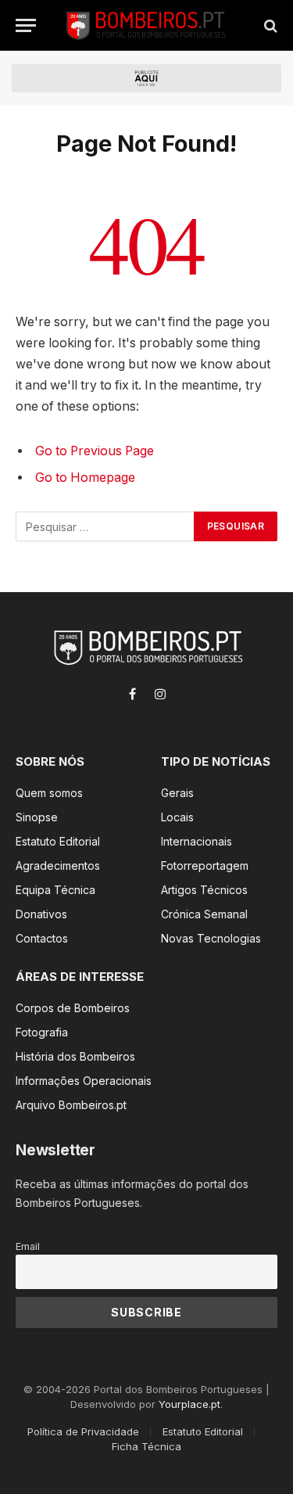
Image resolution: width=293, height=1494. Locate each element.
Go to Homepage (85, 477)
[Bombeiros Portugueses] (146, 25)
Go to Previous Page (94, 451)
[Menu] (26, 25)
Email (28, 1246)
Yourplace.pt (189, 1404)
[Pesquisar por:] (105, 526)
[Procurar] (269, 25)
